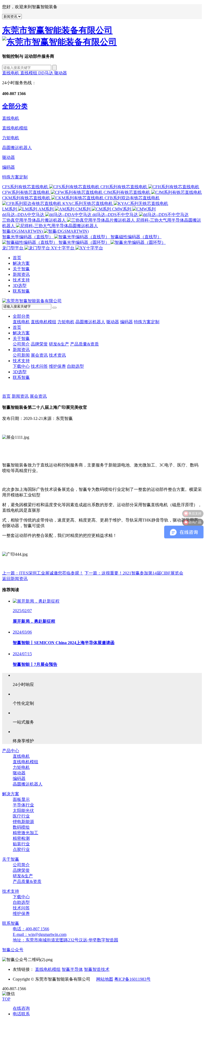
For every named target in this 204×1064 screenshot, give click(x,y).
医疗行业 (21, 816)
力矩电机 (10, 138)
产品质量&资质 (84, 344)
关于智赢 (21, 269)
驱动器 (60, 73)
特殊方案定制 (15, 177)
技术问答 (39, 366)
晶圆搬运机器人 (17, 147)
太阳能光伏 (23, 810)
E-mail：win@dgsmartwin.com (39, 934)
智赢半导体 (72, 969)
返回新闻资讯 (15, 578)
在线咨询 (21, 1008)
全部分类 (21, 316)
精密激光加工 (25, 832)
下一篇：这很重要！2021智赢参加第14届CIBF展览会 (133, 573)
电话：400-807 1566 (31, 929)
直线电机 (11, 73)
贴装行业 (21, 844)
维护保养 (57, 366)
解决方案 (21, 263)
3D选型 (20, 285)
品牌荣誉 (39, 344)
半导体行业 (23, 805)
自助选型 (75, 366)
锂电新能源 (23, 821)
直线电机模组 (15, 128)
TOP (6, 999)
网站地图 (104, 979)
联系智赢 (21, 291)
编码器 (8, 167)
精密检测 (21, 838)
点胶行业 (21, 849)
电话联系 (21, 1014)
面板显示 (21, 799)
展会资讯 (39, 355)
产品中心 (10, 750)
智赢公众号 (12, 950)
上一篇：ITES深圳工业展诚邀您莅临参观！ (42, 573)
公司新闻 (21, 355)
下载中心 (21, 366)
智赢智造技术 (96, 969)
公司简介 (21, 344)
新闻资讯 (21, 274)
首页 (17, 257)
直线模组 (29, 73)
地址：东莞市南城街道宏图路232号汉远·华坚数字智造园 (65, 940)
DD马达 (46, 73)
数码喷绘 (21, 827)
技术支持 (21, 280)
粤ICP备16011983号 (132, 979)
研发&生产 (59, 344)
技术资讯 (57, 355)
